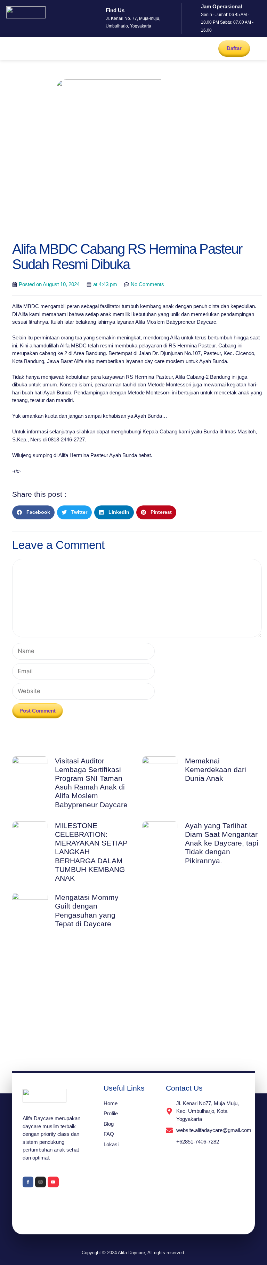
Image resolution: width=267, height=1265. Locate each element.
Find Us (115, 10)
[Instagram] (40, 1182)
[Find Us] (97, 18)
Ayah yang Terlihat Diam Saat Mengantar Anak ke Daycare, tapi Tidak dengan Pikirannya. (221, 843)
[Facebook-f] (28, 1182)
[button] (7, 42)
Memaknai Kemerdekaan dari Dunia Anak (215, 769)
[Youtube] (53, 1182)
